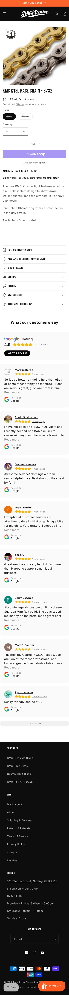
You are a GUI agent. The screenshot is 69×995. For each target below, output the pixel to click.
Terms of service (35, 987)
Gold (11, 117)
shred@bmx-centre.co (22, 888)
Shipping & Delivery (19, 820)
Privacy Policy (16, 844)
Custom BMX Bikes (19, 773)
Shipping (20, 104)
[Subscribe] (55, 939)
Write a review (17, 353)
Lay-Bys (12, 860)
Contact (12, 852)
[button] (4, 14)
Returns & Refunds (18, 828)
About (11, 812)
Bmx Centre (19, 982)
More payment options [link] (34, 162)
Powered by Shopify (36, 982)
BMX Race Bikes (17, 765)
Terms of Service (17, 836)
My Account (14, 804)
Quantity (7, 124)
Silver (27, 117)
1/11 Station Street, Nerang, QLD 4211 (32, 881)
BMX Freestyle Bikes (20, 757)
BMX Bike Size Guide (20, 782)
